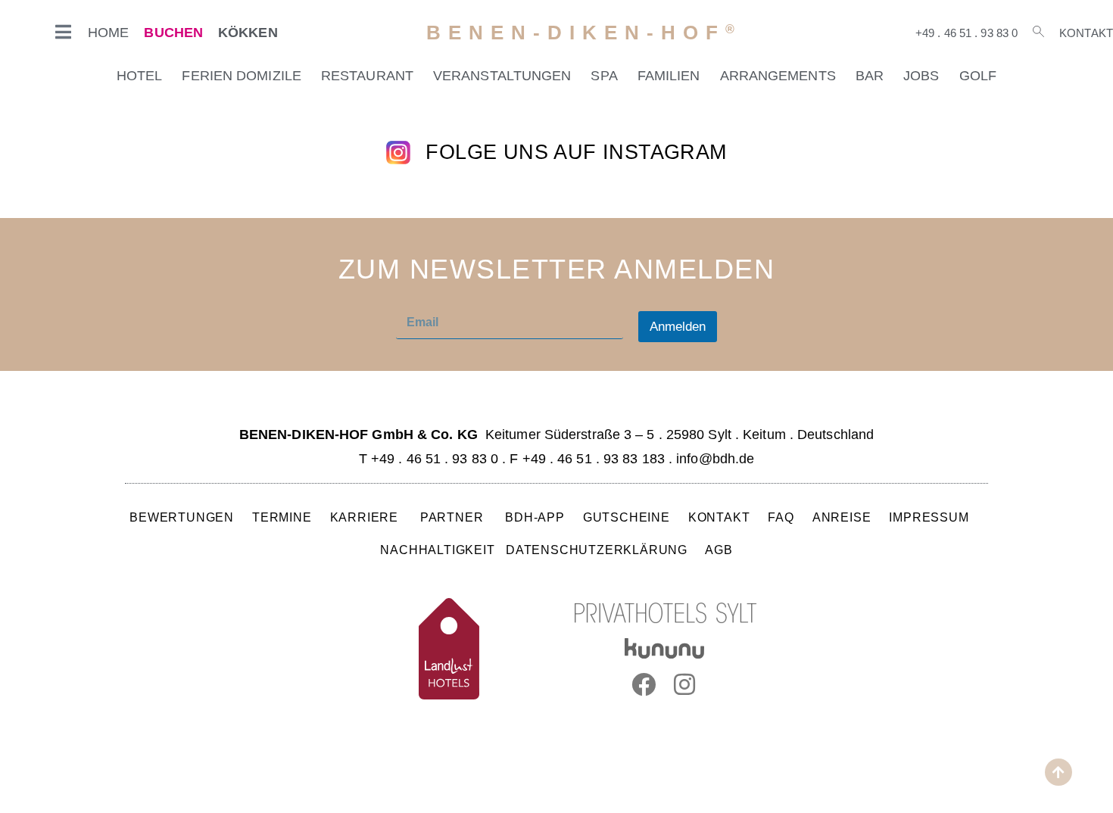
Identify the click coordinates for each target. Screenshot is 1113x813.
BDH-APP (535, 517)
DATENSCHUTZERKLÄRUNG (596, 549)
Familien (669, 75)
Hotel (140, 75)
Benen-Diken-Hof (584, 32)
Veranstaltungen (502, 75)
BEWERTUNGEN (181, 517)
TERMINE (282, 517)
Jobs (921, 75)
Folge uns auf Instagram (576, 152)
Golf (977, 75)
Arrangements (778, 75)
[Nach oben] (1058, 772)
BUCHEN (173, 32)
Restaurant (367, 75)
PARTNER (453, 517)
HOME (108, 32)
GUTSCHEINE (626, 517)
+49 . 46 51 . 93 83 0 (966, 32)
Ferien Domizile (241, 75)
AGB (718, 549)
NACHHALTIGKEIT (437, 549)
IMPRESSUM (928, 517)
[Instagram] (685, 684)
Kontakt (1086, 32)
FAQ (781, 517)
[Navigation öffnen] (64, 32)
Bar (870, 75)
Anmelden (678, 326)
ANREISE (841, 517)
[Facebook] (643, 684)
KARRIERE (366, 517)
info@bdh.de (715, 458)
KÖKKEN (248, 32)
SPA (604, 75)
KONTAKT (719, 517)
